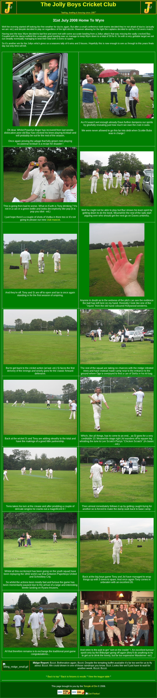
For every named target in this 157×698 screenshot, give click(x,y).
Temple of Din (90, 686)
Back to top (53, 676)
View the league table (98, 676)
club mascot (53, 219)
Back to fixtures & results (73, 676)
